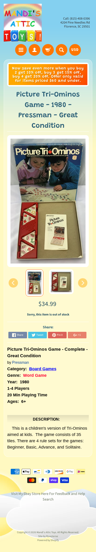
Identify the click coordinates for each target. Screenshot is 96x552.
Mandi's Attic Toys (46, 532)
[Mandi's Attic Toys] (23, 23)
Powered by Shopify (48, 540)
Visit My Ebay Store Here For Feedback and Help (48, 493)
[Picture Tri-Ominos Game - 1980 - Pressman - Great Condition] (34, 282)
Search (48, 499)
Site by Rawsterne (48, 536)
